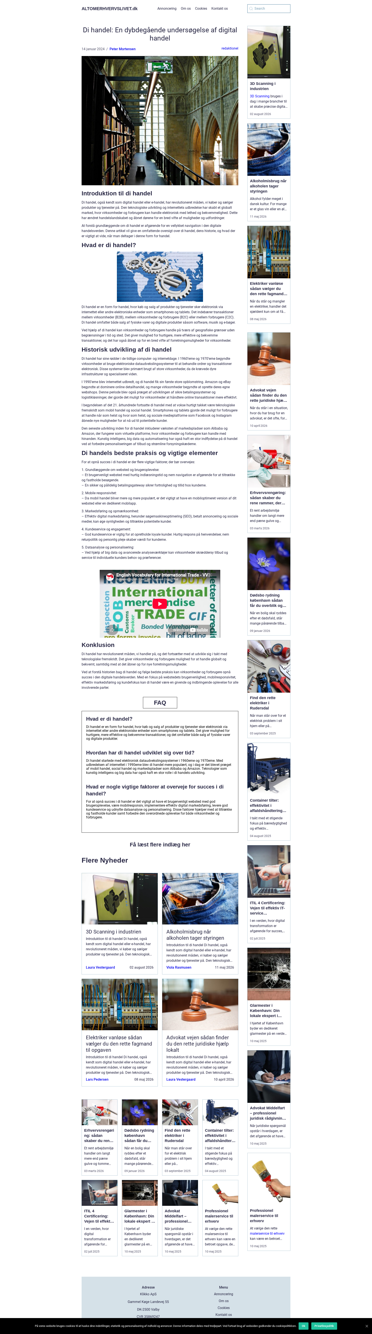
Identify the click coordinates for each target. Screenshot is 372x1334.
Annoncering (167, 8)
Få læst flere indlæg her (160, 845)
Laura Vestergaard (100, 967)
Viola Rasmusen (178, 967)
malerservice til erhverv (267, 1233)
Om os (186, 8)
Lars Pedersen (97, 1079)
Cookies (201, 8)
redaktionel (230, 48)
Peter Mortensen (123, 49)
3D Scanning (260, 96)
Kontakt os (219, 8)
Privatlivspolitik (324, 1326)
